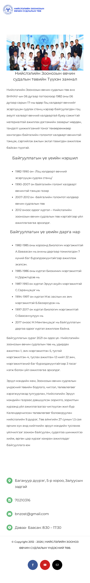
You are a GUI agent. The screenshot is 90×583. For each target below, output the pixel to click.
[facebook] (33, 565)
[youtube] (45, 565)
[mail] (57, 565)
